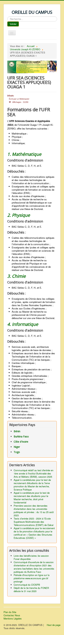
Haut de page (53, 625)
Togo (17, 452)
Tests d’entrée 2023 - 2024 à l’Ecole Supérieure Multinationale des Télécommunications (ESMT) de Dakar (34, 522)
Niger (17, 446)
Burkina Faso (21, 436)
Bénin (17, 431)
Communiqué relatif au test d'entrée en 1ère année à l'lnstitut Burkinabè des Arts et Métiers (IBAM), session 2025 (33, 473)
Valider (13, 24)
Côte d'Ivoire (21, 441)
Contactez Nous (12, 615)
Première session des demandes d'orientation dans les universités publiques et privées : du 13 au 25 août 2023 (34, 510)
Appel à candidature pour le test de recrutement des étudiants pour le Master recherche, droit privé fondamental (32, 497)
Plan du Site (10, 612)
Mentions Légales (13, 618)
